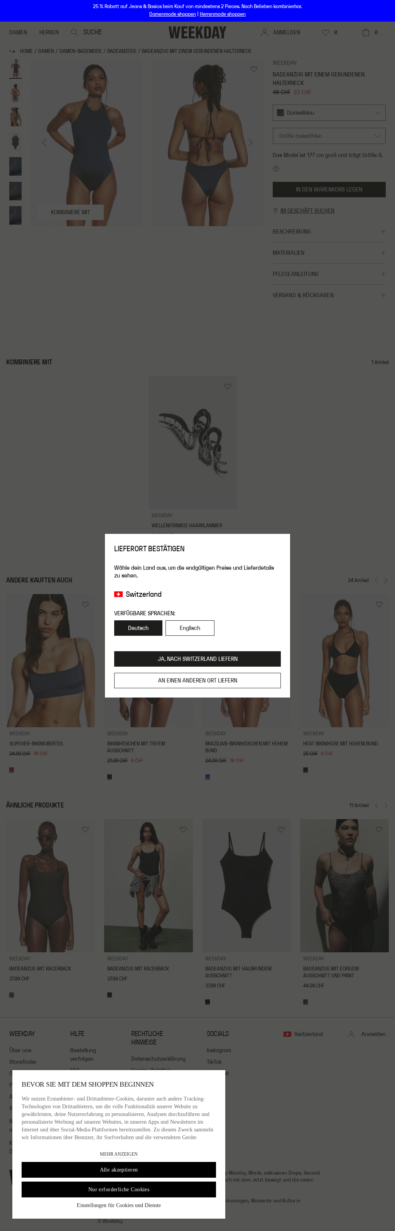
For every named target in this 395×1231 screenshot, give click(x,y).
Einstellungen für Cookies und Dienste (119, 1205)
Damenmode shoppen (172, 14)
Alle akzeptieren (119, 1170)
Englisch (190, 628)
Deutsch (138, 628)
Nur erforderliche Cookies (119, 1189)
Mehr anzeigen (119, 1154)
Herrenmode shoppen (223, 14)
